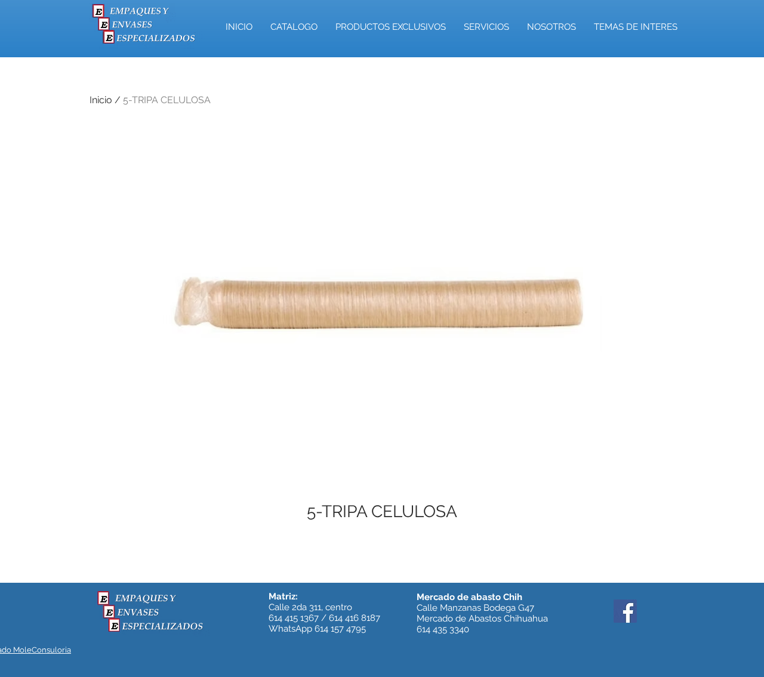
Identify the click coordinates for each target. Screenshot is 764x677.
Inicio (101, 100)
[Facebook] (625, 611)
